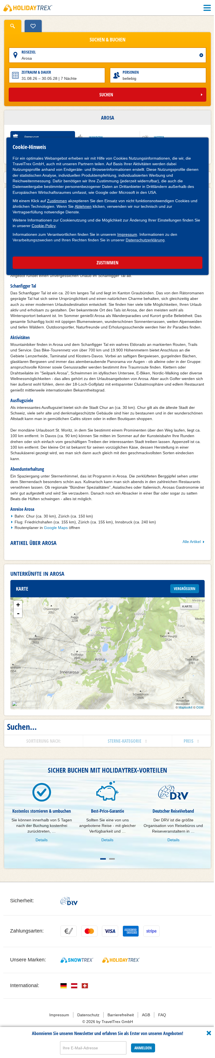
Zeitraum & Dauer (36, 72)
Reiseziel (29, 52)
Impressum (127, 234)
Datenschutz (88, 1015)
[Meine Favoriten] (33, 26)
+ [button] (18, 604)
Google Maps (56, 527)
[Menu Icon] (207, 7)
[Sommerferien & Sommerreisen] (27, 7)
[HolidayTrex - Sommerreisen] (121, 960)
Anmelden (143, 1047)
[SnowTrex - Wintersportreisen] (76, 960)
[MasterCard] (89, 931)
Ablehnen (83, 206)
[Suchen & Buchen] (12, 26)
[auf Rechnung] (68, 931)
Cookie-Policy (44, 225)
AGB (146, 1015)
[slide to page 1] (103, 859)
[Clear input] (201, 55)
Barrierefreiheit (121, 1015)
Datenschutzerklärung (145, 240)
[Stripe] (151, 931)
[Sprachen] (63, 985)
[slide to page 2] (112, 859)
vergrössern (184, 588)
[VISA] (110, 931)
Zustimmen (57, 201)
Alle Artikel (192, 541)
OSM (199, 707)
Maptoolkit (185, 707)
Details (42, 840)
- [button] (18, 613)
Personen (131, 72)
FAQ (162, 1015)
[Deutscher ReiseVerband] (69, 901)
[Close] (209, 1033)
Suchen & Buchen (107, 40)
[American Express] (131, 931)
